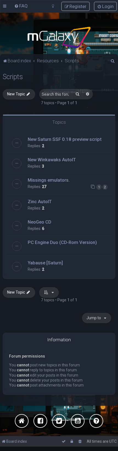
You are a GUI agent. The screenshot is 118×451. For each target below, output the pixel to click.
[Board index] (59, 37)
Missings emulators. (49, 180)
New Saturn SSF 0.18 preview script (65, 139)
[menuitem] (21, 6)
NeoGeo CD (39, 222)
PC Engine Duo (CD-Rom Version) (62, 242)
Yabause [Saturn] (45, 262)
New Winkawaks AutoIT (52, 159)
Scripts (13, 77)
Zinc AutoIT (40, 201)
